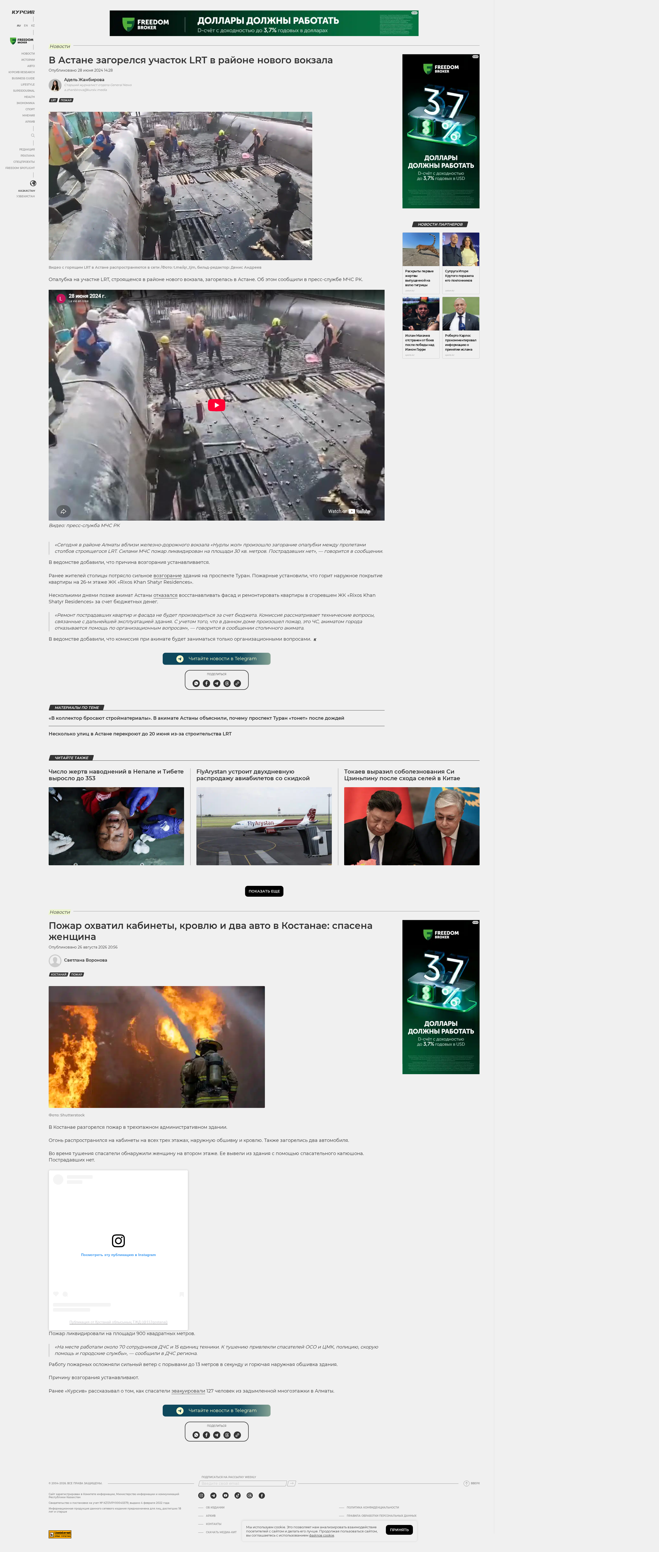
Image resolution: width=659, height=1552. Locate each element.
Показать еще (264, 891)
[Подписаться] (292, 1483)
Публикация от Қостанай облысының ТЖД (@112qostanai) (119, 1322)
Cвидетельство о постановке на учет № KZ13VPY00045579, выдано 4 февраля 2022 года (109, 1503)
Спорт (30, 109)
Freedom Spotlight (20, 168)
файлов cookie (321, 1535)
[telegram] (213, 1495)
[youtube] (225, 1495)
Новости (28, 53)
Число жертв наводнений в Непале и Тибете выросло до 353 (116, 775)
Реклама (28, 155)
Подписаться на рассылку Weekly (229, 1477)
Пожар (66, 100)
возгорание (167, 576)
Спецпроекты (24, 162)
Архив (30, 121)
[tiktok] (238, 1495)
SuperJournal (24, 90)
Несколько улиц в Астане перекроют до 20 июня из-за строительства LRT (140, 734)
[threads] (250, 1495)
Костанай (58, 974)
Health (29, 97)
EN (26, 25)
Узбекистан (25, 196)
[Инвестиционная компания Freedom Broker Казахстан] (21, 41)
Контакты (213, 1524)
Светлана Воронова (85, 960)
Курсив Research (21, 72)
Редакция (27, 149)
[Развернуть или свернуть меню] (33, 136)
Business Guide (23, 78)
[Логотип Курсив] (23, 12)
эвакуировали (188, 1391)
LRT (53, 100)
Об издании (215, 1507)
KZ (33, 25)
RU (19, 25)
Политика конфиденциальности (373, 1507)
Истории (28, 60)
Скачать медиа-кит (221, 1532)
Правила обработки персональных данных (382, 1515)
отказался (165, 595)
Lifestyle (28, 84)
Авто (31, 66)
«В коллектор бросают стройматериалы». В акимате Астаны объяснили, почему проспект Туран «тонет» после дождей (196, 718)
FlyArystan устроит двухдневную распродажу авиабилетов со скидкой (253, 775)
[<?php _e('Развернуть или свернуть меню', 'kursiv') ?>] (33, 183)
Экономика (25, 103)
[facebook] (262, 1495)
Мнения (28, 115)
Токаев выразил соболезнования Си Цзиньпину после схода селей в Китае (402, 775)
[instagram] (201, 1495)
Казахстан (26, 190)
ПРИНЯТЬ (399, 1530)
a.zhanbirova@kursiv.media (85, 90)
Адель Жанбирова (84, 79)
